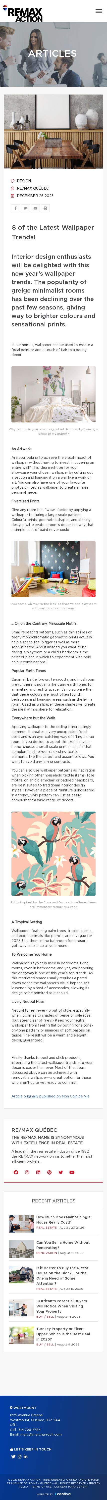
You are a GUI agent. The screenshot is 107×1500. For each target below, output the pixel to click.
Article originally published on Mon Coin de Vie (50, 1096)
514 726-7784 (29, 1430)
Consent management (71, 1487)
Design (23, 181)
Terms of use (41, 1487)
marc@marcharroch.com (41, 1434)
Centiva (63, 1494)
